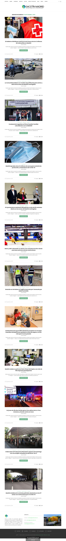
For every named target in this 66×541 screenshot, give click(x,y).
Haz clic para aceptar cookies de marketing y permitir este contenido (33, 538)
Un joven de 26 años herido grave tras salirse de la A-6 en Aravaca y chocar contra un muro (24, 411)
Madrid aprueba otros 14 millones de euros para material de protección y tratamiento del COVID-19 (23, 166)
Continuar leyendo (23, 50)
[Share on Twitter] (35, 54)
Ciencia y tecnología (32, 1)
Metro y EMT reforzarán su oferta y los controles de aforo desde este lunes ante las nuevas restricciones (23, 249)
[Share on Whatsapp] (38, 54)
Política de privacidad (39, 534)
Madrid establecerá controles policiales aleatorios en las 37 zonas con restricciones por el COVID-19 (23, 493)
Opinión (46, 1)
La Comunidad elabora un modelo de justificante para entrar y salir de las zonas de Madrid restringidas (23, 83)
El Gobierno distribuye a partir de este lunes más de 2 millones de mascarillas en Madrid (23, 42)
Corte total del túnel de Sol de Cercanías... (52, 522)
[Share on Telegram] (39, 54)
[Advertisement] (53, 21)
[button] (44, 520)
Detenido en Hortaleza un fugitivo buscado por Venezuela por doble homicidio (23, 290)
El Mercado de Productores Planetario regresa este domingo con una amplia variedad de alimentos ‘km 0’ (24, 452)
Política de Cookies (47, 534)
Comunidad (16, 1)
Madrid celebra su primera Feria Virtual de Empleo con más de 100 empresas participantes (23, 369)
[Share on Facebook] (34, 54)
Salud (38, 1)
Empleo (42, 1)
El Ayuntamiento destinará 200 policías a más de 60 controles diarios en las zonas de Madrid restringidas (23, 208)
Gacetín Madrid (23, 44)
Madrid (11, 1)
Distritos (6, 1)
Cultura (25, 1)
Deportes (20, 1)
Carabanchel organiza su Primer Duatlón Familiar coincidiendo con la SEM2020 (23, 125)
